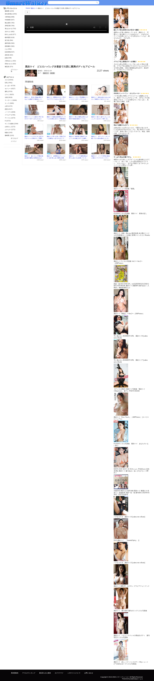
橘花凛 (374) (9, 66)
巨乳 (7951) (8, 83)
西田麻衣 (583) (9, 46)
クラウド (14, 141)
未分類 (52, 73)
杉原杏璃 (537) (9, 52)
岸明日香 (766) (9, 26)
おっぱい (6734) (10, 85)
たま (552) (8, 49)
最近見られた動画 (45, 673)
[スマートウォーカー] (26, 2)
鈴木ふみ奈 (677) (10, 34)
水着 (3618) (8, 97)
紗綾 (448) (8, 58)
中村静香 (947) (9, 20)
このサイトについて (73, 673)
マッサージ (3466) (11, 100)
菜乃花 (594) (9, 40)
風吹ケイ (34, 8)
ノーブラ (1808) (10, 112)
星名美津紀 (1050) (11, 14)
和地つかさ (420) (10, 64)
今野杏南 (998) (9, 17)
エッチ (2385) (9, 103)
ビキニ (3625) (9, 94)
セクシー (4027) (10, 88)
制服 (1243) (8, 132)
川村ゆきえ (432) (10, 61)
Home (28, 8)
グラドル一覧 (14, 70)
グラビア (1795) (10, 115)
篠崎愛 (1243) (9, 11)
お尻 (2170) (8, 106)
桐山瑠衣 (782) (9, 23)
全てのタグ (14, 138)
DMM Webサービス (136, 679)
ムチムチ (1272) (10, 129)
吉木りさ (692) (9, 31)
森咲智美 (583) (9, 43)
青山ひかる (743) (10, 28)
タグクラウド (59, 673)
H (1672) (8, 121)
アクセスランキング (28, 673)
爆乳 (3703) (8, 91)
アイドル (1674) (10, 118)
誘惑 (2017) (8, 109)
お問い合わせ (88, 673)
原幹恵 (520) (9, 55)
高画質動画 (14, 673)
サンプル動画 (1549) (11, 124)
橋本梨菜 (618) (9, 37)
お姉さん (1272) (10, 127)
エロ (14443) (9, 80)
